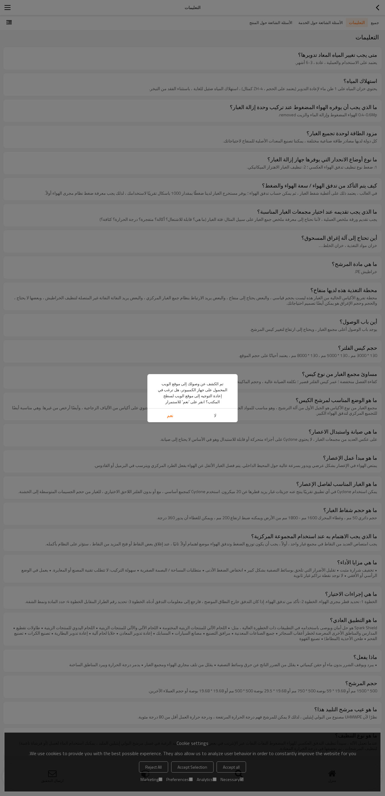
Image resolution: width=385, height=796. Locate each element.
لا (215, 415)
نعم (170, 415)
